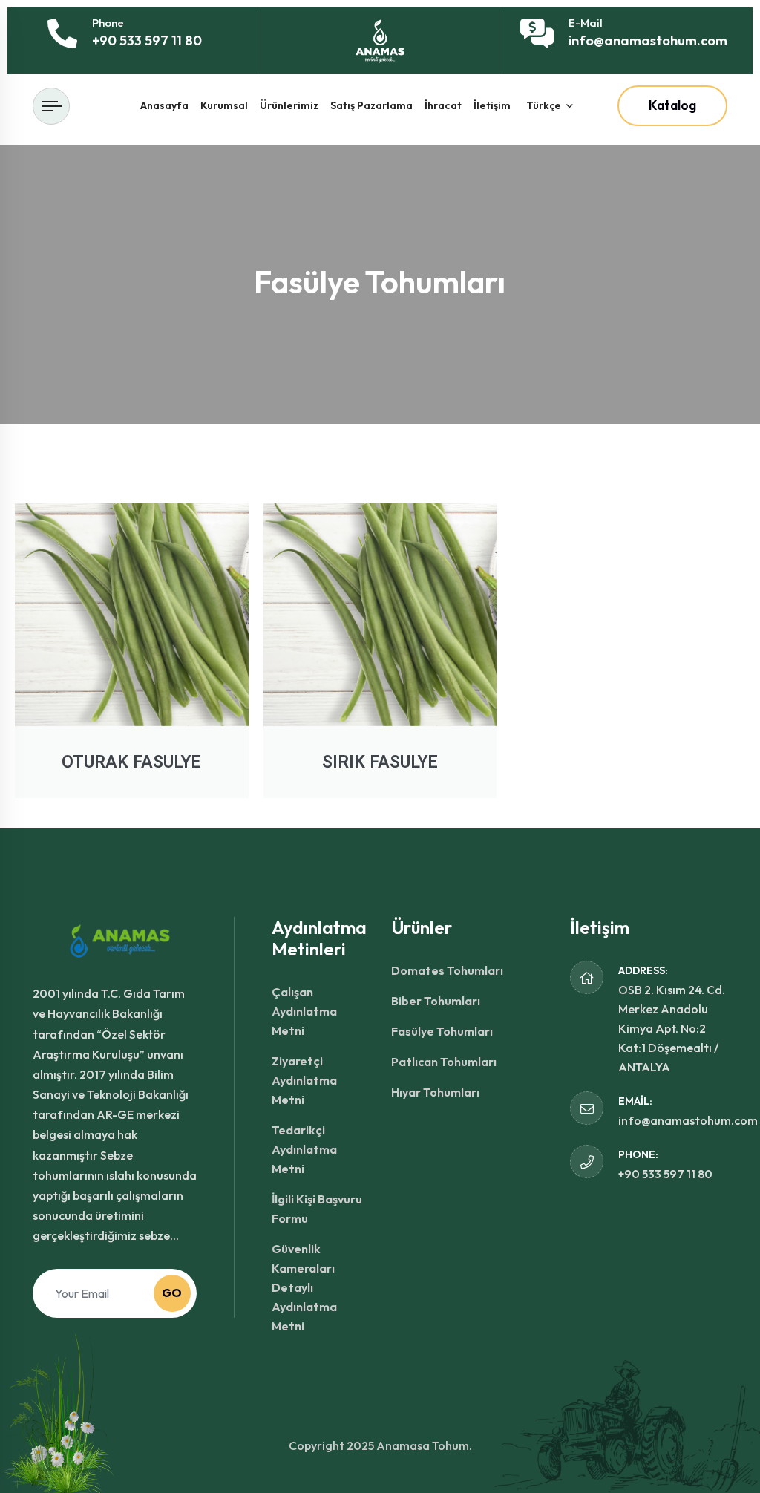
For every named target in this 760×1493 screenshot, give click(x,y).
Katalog (672, 105)
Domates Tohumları (447, 970)
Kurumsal (224, 105)
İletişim (492, 105)
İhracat (443, 105)
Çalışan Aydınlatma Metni (304, 1011)
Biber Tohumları (435, 1000)
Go (172, 1292)
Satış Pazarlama (371, 105)
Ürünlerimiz (289, 105)
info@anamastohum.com (648, 40)
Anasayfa (164, 105)
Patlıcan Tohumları (444, 1061)
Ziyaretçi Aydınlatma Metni (304, 1080)
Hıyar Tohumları (435, 1092)
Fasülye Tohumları (442, 1031)
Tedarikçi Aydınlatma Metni (304, 1149)
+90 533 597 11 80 (147, 40)
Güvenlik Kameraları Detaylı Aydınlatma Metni (304, 1287)
